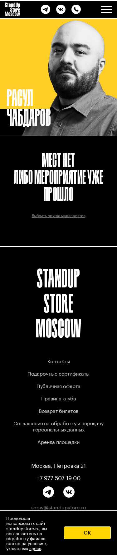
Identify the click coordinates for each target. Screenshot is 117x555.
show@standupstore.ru (58, 507)
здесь (35, 547)
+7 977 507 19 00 (58, 477)
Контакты (58, 360)
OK (87, 532)
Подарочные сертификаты (58, 373)
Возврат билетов (59, 410)
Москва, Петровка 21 (58, 465)
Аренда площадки (58, 441)
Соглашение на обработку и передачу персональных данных (58, 426)
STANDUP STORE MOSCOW (58, 303)
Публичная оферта (58, 385)
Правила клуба (58, 398)
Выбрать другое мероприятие (58, 215)
